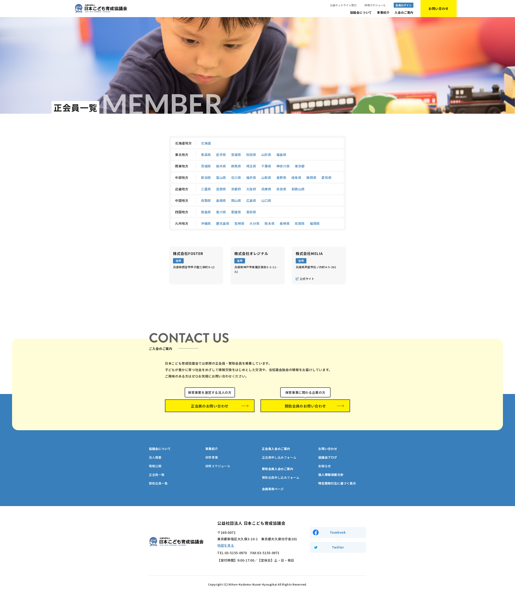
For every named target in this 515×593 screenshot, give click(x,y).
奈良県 (281, 189)
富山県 (221, 177)
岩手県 (221, 154)
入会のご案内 (403, 12)
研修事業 (211, 457)
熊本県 (270, 223)
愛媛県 (236, 211)
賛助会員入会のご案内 (277, 469)
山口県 (266, 200)
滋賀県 (221, 189)
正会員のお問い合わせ (210, 405)
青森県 (206, 154)
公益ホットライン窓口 (343, 5)
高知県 (251, 211)
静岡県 (311, 177)
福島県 (281, 154)
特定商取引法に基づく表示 (337, 483)
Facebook (338, 532)
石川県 (236, 177)
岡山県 (236, 200)
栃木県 (221, 166)
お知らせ (324, 466)
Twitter (338, 547)
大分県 (254, 223)
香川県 (221, 211)
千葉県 (266, 166)
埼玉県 (251, 166)
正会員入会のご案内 (276, 449)
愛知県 (326, 177)
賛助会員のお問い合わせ (305, 405)
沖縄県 (206, 223)
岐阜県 (296, 177)
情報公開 (155, 466)
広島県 (251, 200)
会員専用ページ (273, 489)
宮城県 (236, 154)
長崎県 (285, 223)
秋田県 (251, 154)
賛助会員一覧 (158, 483)
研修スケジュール (375, 5)
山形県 (266, 154)
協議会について (361, 12)
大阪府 (251, 189)
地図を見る (225, 545)
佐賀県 (300, 223)
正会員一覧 (157, 474)
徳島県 (206, 211)
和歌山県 (298, 189)
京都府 (236, 189)
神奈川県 (283, 166)
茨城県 (206, 166)
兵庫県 (266, 189)
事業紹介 (383, 12)
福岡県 (315, 223)
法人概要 (155, 457)
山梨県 (266, 177)
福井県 (251, 177)
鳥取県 (206, 200)
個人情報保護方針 (330, 474)
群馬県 (236, 166)
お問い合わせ (327, 449)
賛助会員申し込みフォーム (281, 477)
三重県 (206, 189)
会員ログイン (404, 5)
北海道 (206, 143)
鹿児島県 (223, 223)
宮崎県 (239, 223)
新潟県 (206, 177)
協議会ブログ (327, 457)
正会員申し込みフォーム (279, 457)
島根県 (221, 200)
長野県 (281, 177)
